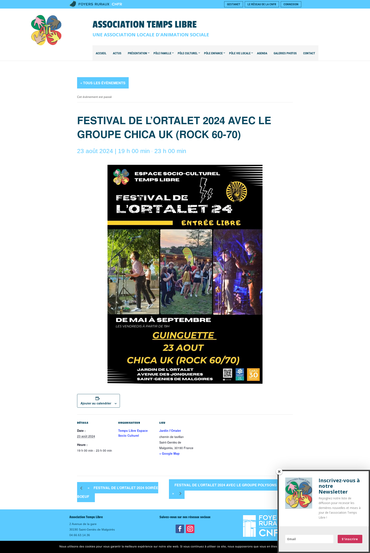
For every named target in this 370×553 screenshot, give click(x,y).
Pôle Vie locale (240, 53)
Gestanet (233, 4)
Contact (309, 53)
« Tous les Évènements (102, 82)
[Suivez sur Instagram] (190, 529)
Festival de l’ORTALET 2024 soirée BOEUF (117, 492)
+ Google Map (169, 453)
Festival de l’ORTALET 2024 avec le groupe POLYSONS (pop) (229, 489)
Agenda (262, 53)
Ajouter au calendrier (96, 403)
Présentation (137, 53)
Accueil (101, 53)
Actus (117, 53)
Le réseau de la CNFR (262, 4)
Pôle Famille (162, 53)
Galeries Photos (285, 53)
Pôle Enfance (213, 53)
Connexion (290, 4)
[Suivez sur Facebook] (180, 529)
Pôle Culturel (188, 53)
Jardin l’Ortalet (170, 430)
